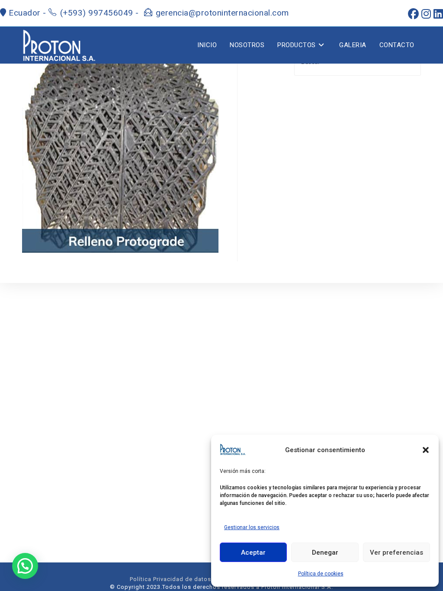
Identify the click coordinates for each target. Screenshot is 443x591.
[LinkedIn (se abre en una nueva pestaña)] (437, 14)
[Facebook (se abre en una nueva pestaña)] (412, 14)
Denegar (325, 552)
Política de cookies (320, 574)
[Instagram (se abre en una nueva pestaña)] (425, 14)
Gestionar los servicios (251, 527)
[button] (425, 450)
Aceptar (253, 552)
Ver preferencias (396, 552)
